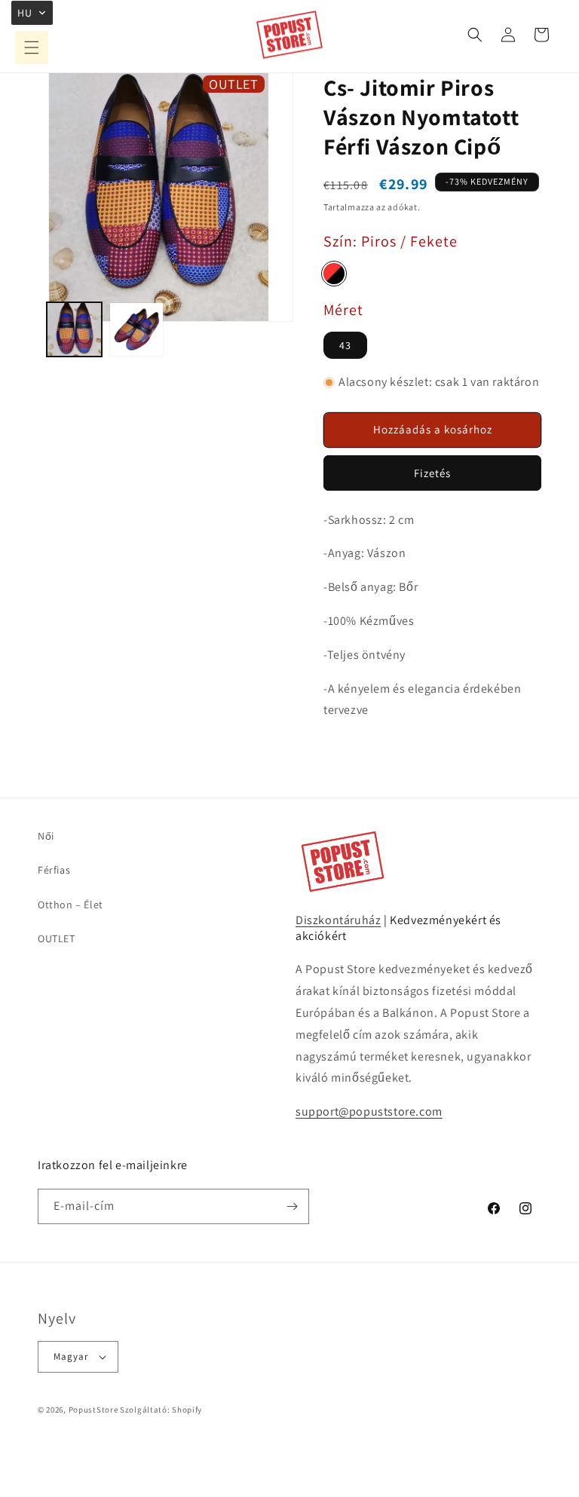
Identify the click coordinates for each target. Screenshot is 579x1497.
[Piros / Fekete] (334, 273)
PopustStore (93, 1409)
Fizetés (432, 473)
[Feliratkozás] (291, 1206)
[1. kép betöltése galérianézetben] (74, 329)
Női (46, 836)
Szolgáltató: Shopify (161, 1409)
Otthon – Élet (70, 904)
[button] (31, 47)
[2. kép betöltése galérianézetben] (136, 329)
